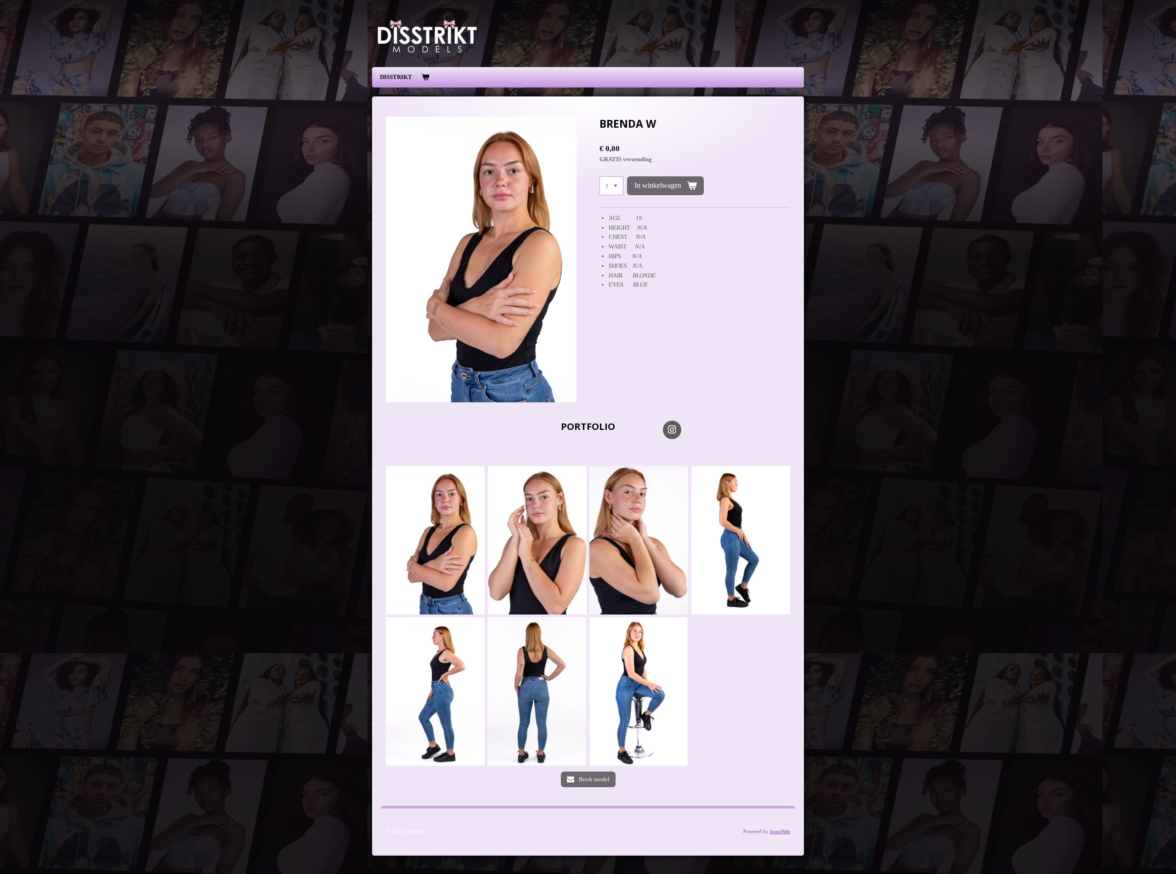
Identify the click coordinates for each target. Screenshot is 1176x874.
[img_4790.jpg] (638, 691)
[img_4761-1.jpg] (435, 540)
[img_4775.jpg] (537, 540)
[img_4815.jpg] (638, 540)
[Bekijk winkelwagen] (425, 77)
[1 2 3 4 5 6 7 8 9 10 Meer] (611, 185)
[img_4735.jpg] (740, 540)
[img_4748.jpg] (435, 691)
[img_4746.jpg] (536, 691)
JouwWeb (780, 831)
